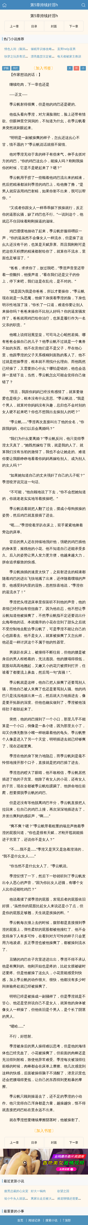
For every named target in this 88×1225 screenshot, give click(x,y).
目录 (34, 26)
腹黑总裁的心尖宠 (16, 1191)
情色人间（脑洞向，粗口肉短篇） (26, 49)
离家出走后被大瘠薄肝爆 (47, 1198)
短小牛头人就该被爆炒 (19, 1198)
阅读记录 (34, 1220)
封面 (54, 26)
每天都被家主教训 (69, 56)
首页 (20, 1220)
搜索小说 (51, 1220)
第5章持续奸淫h (44, 4)
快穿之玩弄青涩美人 (17, 56)
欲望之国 (63, 1191)
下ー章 (73, 26)
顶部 (68, 1220)
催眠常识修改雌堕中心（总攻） (52, 49)
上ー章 (14, 26)
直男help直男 (66, 49)
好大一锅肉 (38, 1191)
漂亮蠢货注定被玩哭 (44, 56)
